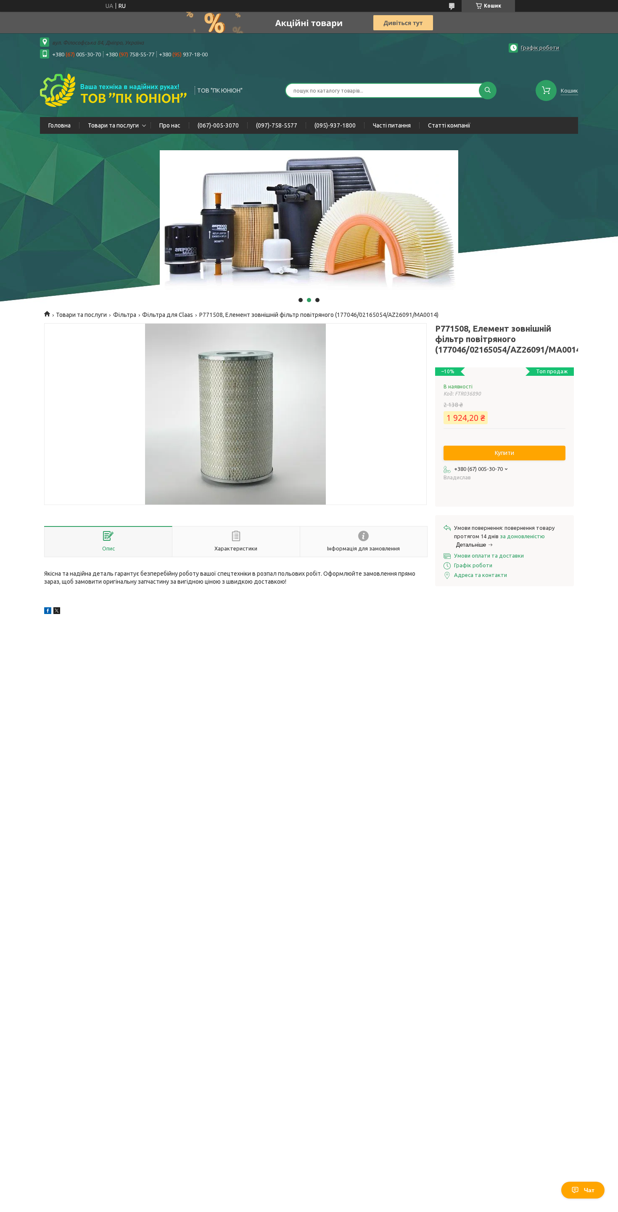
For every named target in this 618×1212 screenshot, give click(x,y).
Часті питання (392, 125)
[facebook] (47, 612)
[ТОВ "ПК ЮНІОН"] (113, 90)
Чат (589, 1190)
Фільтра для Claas (167, 314)
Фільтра (124, 314)
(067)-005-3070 (218, 125)
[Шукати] (488, 90)
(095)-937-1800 (335, 125)
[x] (56, 612)
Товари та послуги (113, 125)
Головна (59, 125)
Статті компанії (449, 125)
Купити (504, 452)
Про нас (169, 125)
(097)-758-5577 (276, 125)
